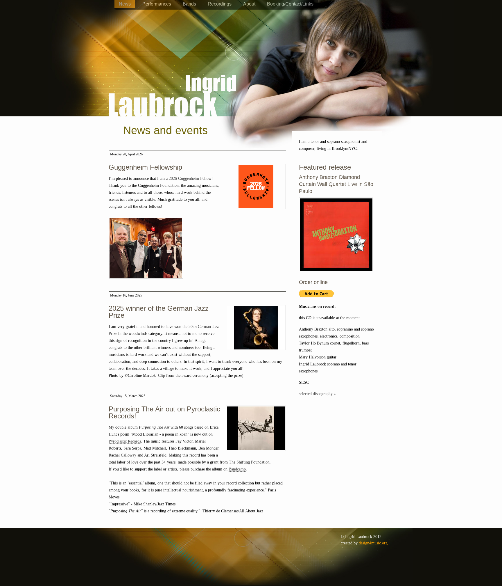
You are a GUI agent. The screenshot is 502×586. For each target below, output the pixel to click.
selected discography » (317, 394)
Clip (161, 375)
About (249, 3)
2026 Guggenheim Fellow (190, 178)
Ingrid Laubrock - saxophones (172, 78)
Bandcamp (237, 469)
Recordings (220, 3)
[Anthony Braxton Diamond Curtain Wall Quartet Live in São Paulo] (336, 275)
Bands (189, 3)
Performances (156, 3)
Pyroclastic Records (125, 441)
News (125, 3)
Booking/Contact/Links (290, 3)
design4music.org (373, 543)
